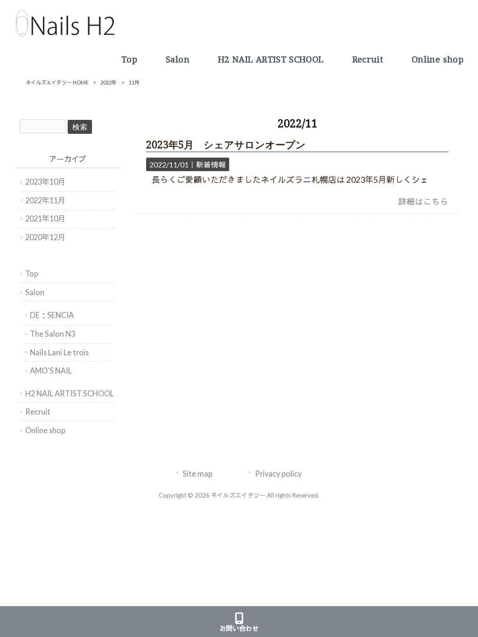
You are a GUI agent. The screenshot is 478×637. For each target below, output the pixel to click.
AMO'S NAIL (51, 370)
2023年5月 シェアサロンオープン (226, 145)
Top (31, 273)
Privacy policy (278, 473)
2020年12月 (45, 237)
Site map (197, 473)
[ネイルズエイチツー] (65, 34)
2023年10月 (45, 181)
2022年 (108, 82)
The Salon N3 (52, 333)
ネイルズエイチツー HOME (57, 82)
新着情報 (211, 164)
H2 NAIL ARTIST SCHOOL (69, 393)
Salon (34, 292)
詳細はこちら (423, 202)
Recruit (37, 411)
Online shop (45, 430)
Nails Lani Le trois (59, 352)
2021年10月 (45, 218)
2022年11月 (45, 200)
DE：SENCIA (52, 315)
